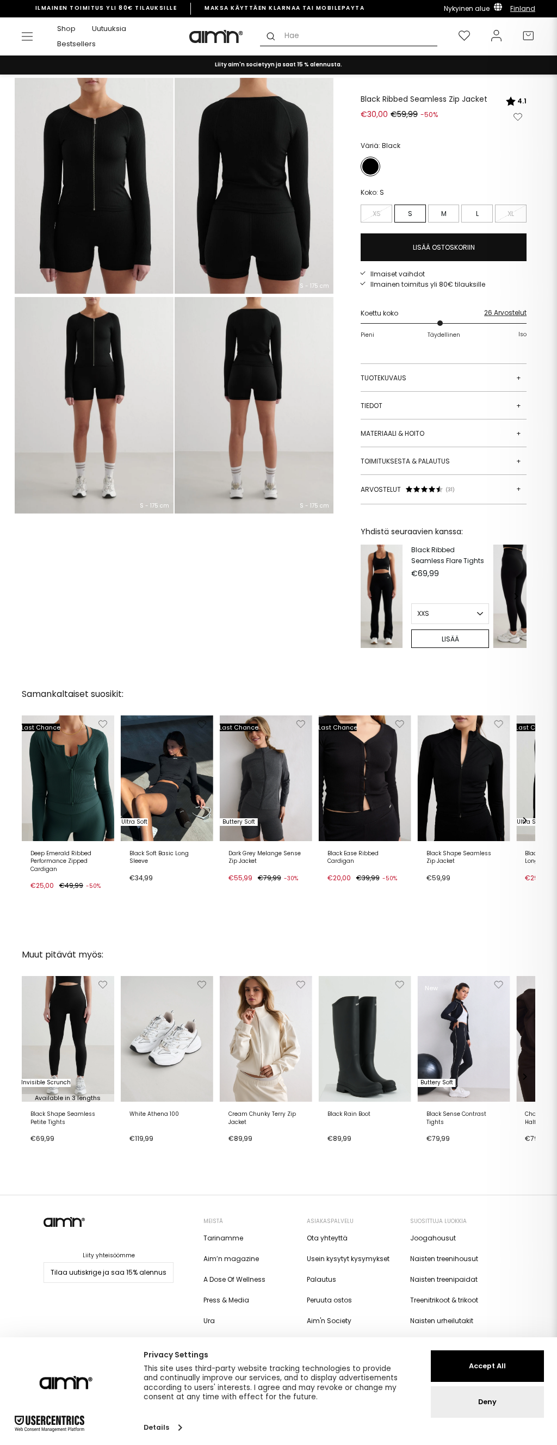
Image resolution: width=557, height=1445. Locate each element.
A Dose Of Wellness (234, 1279)
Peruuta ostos (329, 1300)
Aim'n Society (329, 1320)
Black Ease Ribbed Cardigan (353, 857)
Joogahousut (433, 1238)
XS (377, 213)
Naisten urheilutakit (441, 1320)
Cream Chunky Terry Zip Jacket (262, 1118)
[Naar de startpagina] (216, 36)
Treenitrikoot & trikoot (444, 1300)
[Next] (516, 596)
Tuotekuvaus (441, 377)
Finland (522, 8)
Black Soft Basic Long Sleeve (159, 857)
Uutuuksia (109, 28)
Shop (66, 28)
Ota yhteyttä (327, 1238)
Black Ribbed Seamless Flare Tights (447, 555)
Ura (209, 1320)
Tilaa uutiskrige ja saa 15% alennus (108, 1272)
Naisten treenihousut (444, 1258)
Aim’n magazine (231, 1258)
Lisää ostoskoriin (61, 900)
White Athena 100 (154, 1114)
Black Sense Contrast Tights (456, 1118)
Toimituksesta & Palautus (441, 461)
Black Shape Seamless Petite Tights (62, 1118)
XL (511, 213)
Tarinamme (223, 1238)
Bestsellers (76, 44)
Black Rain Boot (348, 1114)
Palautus (321, 1279)
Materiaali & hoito (441, 433)
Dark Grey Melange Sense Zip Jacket (264, 857)
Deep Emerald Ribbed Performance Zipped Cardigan (60, 861)
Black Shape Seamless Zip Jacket (458, 857)
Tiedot (441, 405)
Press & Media (226, 1300)
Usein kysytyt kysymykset (348, 1258)
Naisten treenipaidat (444, 1279)
